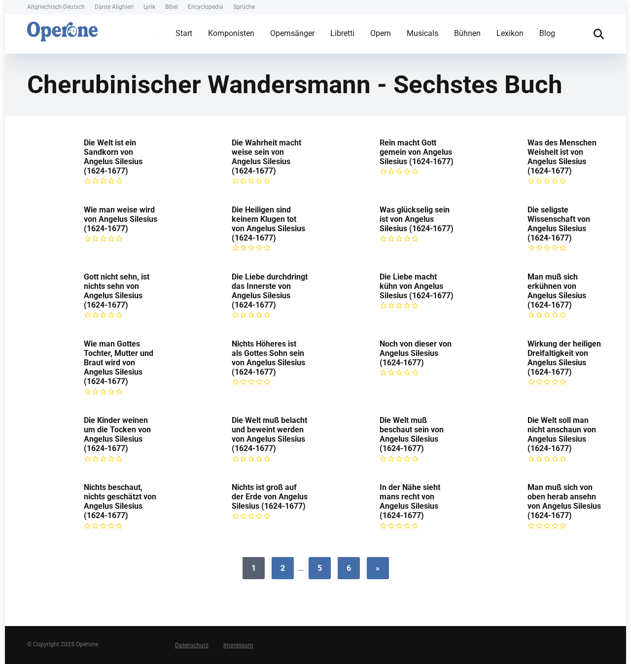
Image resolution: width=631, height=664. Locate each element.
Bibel (171, 6)
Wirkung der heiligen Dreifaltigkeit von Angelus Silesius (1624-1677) (564, 358)
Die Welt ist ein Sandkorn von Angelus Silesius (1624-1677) (113, 157)
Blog (547, 33)
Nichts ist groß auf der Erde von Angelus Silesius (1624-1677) (270, 497)
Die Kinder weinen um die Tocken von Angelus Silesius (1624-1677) (117, 435)
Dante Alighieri (114, 6)
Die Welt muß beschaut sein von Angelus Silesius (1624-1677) (412, 435)
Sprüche (244, 6)
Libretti (342, 33)
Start (183, 33)
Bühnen (467, 33)
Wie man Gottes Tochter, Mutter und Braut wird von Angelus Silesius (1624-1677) (118, 362)
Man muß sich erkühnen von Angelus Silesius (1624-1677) (556, 291)
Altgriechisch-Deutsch (56, 6)
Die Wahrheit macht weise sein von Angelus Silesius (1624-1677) (266, 157)
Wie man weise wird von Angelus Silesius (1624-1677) (120, 219)
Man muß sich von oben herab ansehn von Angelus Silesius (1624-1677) (564, 502)
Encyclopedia (205, 6)
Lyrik (149, 6)
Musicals (422, 33)
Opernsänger (292, 33)
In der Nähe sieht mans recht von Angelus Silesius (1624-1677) (410, 502)
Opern (380, 33)
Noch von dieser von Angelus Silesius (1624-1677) (416, 353)
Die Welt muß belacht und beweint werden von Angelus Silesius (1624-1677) (269, 435)
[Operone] (62, 29)
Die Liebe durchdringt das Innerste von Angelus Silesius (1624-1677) (270, 291)
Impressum (238, 645)
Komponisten (231, 33)
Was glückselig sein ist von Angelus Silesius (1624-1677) (417, 219)
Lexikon (510, 33)
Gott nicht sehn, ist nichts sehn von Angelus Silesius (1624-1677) (116, 291)
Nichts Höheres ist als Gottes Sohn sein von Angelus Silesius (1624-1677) (268, 358)
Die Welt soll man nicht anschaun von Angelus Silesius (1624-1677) (561, 435)
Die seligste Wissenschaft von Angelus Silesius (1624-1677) (558, 224)
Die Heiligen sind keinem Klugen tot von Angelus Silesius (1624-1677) (268, 224)
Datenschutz (192, 645)
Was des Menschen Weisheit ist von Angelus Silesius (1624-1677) (561, 157)
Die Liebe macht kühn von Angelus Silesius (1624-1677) (417, 286)
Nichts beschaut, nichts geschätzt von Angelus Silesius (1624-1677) (120, 502)
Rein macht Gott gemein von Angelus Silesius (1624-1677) (417, 152)
